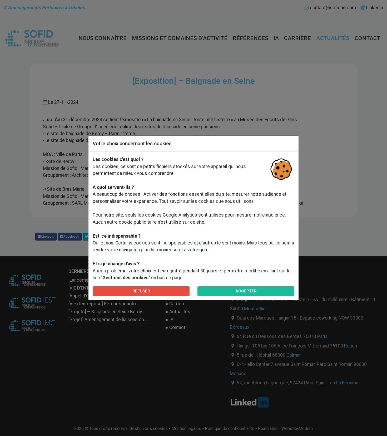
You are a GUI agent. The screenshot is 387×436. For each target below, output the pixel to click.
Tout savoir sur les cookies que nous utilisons (206, 201)
